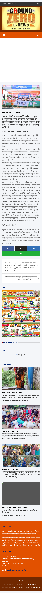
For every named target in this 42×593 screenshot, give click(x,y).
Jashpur (12, 112)
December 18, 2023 (8, 477)
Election (5, 112)
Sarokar (19, 393)
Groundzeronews (20, 584)
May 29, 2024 (6, 439)
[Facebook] (19, 580)
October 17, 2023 (7, 515)
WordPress (36, 587)
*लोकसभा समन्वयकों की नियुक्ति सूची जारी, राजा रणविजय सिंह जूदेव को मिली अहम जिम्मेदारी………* (20, 278)
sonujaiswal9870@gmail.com (17, 570)
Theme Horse (13, 587)
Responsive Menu (38, 4)
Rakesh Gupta (20, 515)
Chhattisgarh (6, 393)
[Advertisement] (21, 60)
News (18, 112)
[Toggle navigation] (4, 35)
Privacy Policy (32, 584)
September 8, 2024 (8, 400)
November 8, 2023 (8, 131)
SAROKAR (7, 364)
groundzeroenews (22, 131)
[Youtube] (22, 580)
